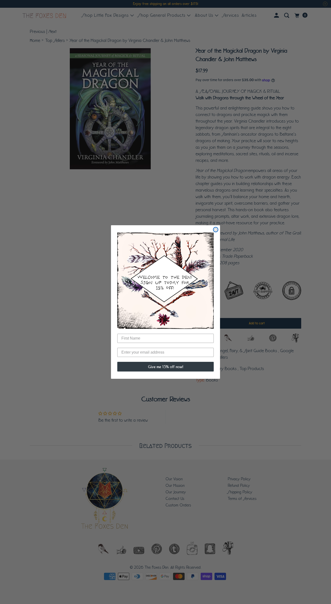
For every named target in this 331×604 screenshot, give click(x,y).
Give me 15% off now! (165, 366)
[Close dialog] (215, 229)
